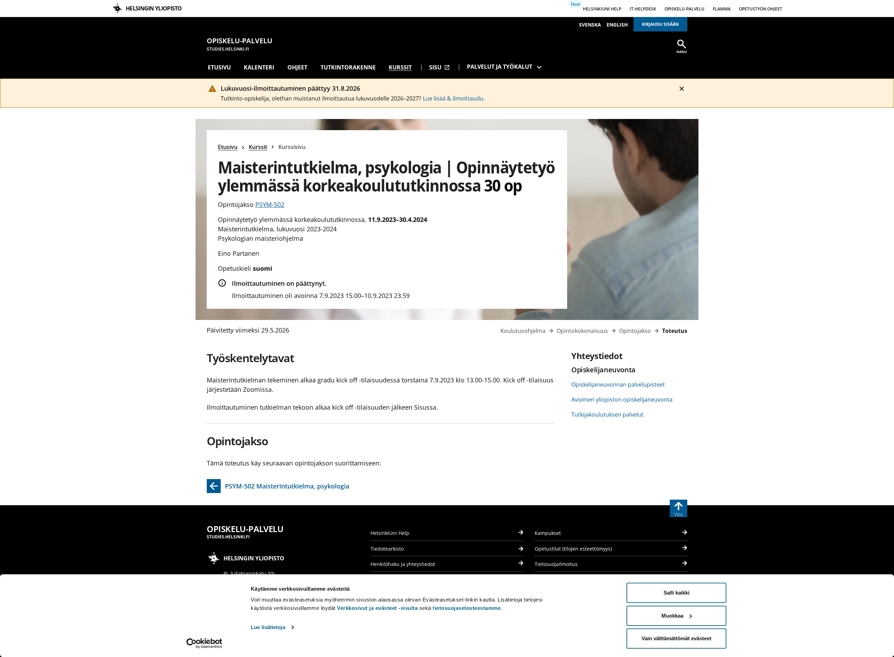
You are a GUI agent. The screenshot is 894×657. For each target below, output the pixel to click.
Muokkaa (672, 616)
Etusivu (219, 67)
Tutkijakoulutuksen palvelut (607, 414)
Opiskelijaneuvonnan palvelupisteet (618, 384)
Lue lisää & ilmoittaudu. (454, 98)
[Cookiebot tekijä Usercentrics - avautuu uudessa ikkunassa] (204, 643)
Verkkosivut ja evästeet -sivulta (377, 608)
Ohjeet (297, 67)
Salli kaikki (676, 593)
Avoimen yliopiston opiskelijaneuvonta (622, 399)
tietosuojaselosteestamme (466, 608)
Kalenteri (259, 67)
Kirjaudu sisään (660, 24)
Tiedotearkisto (387, 548)
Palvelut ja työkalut (499, 66)
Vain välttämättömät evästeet (676, 638)
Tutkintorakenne (348, 67)
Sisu (439, 67)
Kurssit (400, 67)
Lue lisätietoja (268, 627)
